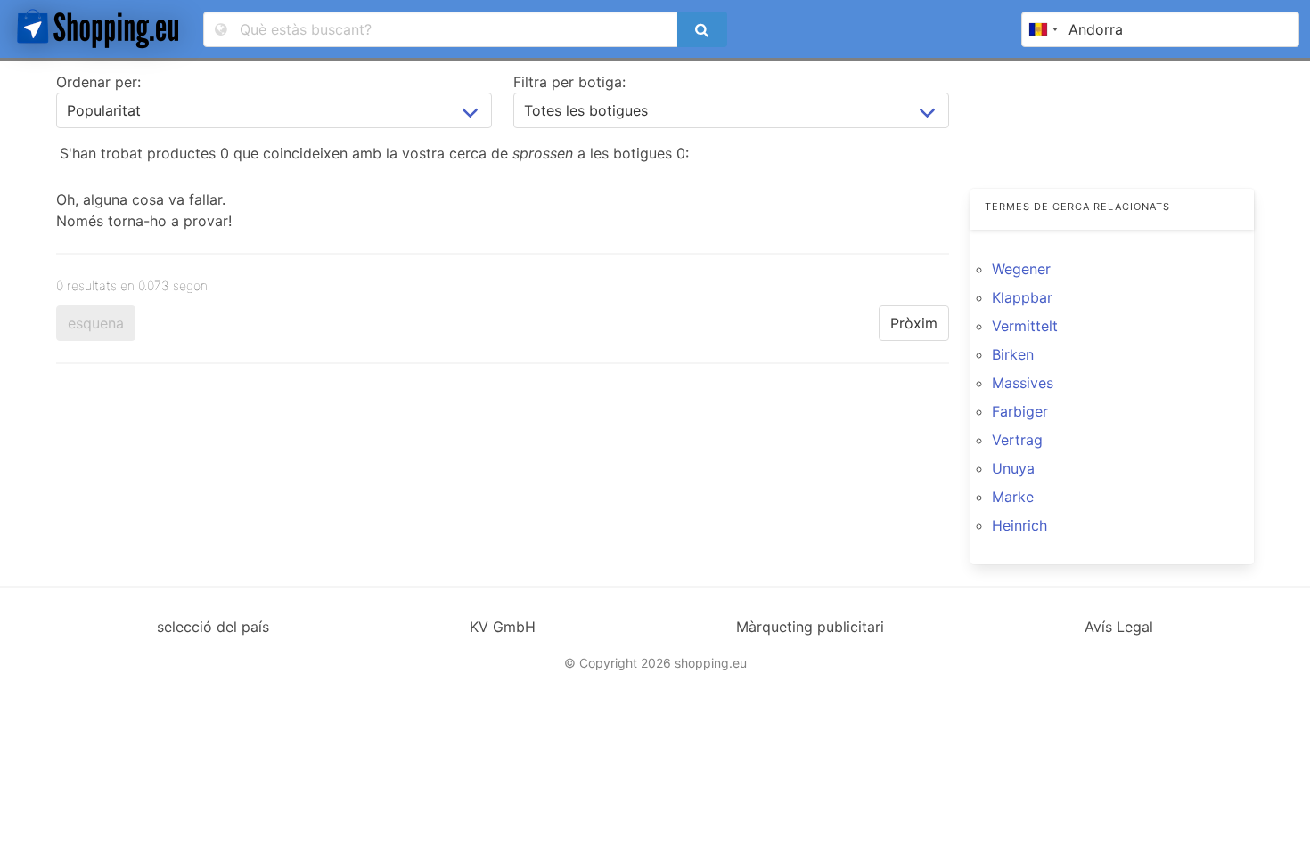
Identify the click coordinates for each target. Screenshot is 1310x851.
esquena (96, 323)
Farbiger (1020, 411)
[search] (702, 29)
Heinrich (1019, 525)
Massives (1022, 383)
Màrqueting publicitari (810, 627)
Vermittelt (1025, 326)
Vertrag (1017, 440)
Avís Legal (1119, 627)
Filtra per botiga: (569, 82)
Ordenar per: (98, 82)
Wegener (1021, 269)
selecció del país (213, 627)
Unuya (1013, 468)
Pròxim (913, 323)
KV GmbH (503, 627)
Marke (1013, 497)
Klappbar (1022, 297)
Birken (1013, 354)
